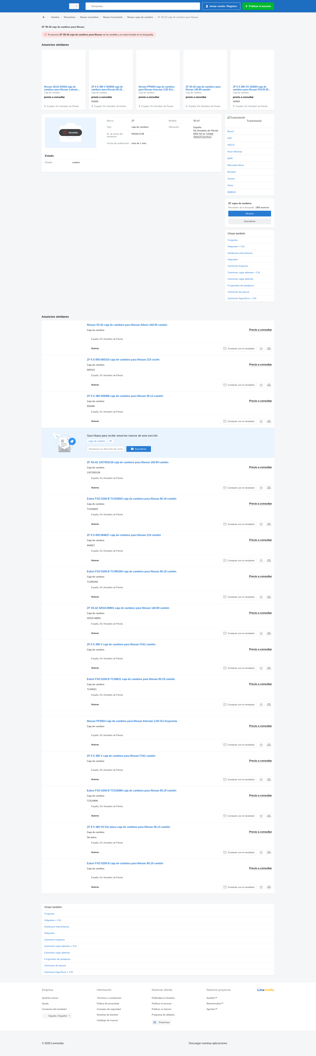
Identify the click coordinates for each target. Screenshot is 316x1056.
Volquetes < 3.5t (236, 246)
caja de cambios (140, 127)
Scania (231, 178)
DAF (229, 138)
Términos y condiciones (109, 998)
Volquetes (233, 259)
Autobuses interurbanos (240, 253)
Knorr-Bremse (234, 151)
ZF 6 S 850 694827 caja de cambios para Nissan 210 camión (124, 535)
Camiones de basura (238, 292)
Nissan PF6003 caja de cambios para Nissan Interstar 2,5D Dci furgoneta (157, 88)
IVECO (231, 145)
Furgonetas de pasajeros (241, 285)
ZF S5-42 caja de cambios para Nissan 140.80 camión (203, 88)
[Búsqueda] (89, 6)
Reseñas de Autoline (107, 1014)
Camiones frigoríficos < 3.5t (242, 298)
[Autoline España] (53, 6)
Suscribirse (140, 449)
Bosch (230, 131)
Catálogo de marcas (107, 1020)
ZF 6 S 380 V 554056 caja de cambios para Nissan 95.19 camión (107, 88)
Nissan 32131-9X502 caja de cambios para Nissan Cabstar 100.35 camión (61, 88)
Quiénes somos (50, 998)
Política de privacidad (108, 1003)
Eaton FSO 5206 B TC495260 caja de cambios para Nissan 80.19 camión (131, 571)
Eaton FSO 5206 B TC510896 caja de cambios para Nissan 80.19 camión (131, 790)
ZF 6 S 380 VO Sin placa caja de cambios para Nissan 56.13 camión (128, 827)
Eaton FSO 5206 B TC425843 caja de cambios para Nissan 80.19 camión (131, 498)
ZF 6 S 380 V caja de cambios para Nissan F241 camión (121, 644)
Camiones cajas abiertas (240, 279)
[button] (261, 349)
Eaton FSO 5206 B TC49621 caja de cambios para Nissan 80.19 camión (131, 679)
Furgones (233, 240)
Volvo (230, 185)
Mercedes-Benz (235, 165)
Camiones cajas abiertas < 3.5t (244, 272)
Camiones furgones (238, 266)
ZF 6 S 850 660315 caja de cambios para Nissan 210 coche (123, 359)
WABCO (231, 192)
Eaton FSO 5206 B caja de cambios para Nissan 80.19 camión (125, 863)
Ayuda (45, 1003)
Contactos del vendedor (54, 1009)
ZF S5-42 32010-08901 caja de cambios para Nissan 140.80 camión (128, 608)
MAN (230, 158)
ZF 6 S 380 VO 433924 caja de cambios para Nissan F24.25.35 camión (250, 88)
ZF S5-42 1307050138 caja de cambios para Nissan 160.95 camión (128, 462)
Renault (231, 172)
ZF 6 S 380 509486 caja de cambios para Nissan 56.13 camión (125, 396)
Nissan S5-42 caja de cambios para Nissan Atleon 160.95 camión (127, 324)
